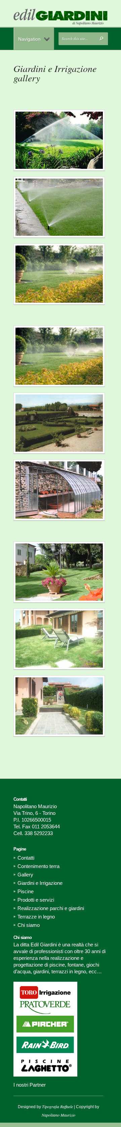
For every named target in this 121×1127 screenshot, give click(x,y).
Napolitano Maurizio (58, 1115)
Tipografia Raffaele (57, 1106)
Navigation (29, 39)
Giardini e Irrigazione (40, 883)
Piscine (25, 891)
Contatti (25, 858)
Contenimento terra (38, 866)
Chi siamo (28, 925)
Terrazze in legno (36, 916)
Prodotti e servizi (35, 900)
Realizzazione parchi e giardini (50, 908)
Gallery (25, 874)
